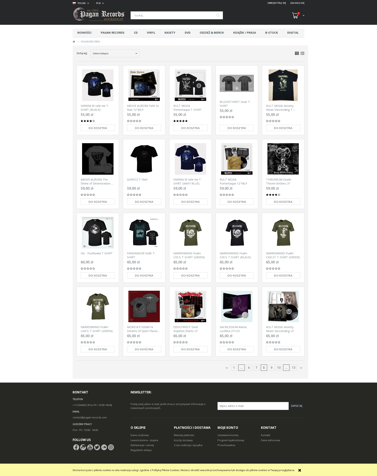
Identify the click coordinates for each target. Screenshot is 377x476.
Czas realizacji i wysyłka (188, 445)
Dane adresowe (270, 440)
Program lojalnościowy (231, 440)
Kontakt (265, 435)
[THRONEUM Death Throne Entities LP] (283, 159)
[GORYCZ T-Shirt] (144, 159)
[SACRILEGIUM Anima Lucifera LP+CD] (237, 306)
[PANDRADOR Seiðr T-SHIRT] (144, 232)
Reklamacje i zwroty (142, 445)
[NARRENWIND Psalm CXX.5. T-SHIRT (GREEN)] (190, 232)
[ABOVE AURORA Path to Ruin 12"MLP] (144, 85)
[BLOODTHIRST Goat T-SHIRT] (237, 83)
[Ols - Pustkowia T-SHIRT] (98, 232)
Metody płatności (184, 435)
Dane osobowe (140, 435)
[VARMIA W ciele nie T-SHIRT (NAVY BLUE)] (190, 159)
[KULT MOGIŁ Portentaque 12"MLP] (237, 159)
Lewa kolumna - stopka (144, 440)
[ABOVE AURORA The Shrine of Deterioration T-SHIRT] (98, 159)
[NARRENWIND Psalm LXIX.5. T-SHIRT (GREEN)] (98, 306)
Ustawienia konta (228, 435)
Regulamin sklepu (141, 450)
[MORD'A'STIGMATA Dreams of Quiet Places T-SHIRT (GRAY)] (144, 306)
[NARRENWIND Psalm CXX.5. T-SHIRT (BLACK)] (237, 232)
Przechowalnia (226, 445)
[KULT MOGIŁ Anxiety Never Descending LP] (283, 306)
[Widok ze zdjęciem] (297, 53)
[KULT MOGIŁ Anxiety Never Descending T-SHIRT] (283, 85)
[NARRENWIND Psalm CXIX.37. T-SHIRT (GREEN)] (283, 232)
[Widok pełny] (302, 53)
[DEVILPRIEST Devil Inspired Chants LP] (190, 306)
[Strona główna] (102, 15)
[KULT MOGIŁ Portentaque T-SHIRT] (190, 85)
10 (279, 367)
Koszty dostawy (183, 440)
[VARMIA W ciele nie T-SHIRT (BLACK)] (98, 85)
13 (294, 367)
